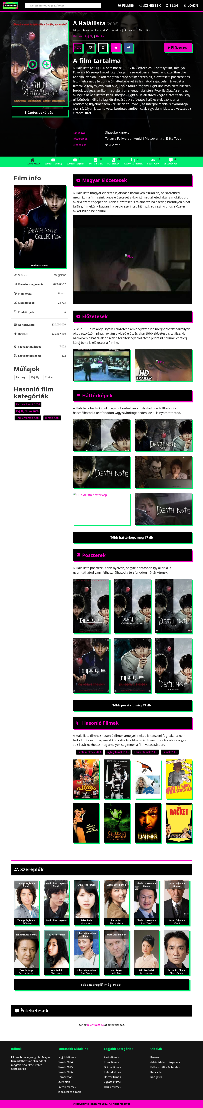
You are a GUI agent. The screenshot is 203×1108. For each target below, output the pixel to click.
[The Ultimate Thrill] (148, 779)
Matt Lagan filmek (116, 934)
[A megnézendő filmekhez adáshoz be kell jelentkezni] (103, 47)
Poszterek (113, 161)
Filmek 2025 (65, 1067)
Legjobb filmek (67, 1057)
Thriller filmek (112, 1087)
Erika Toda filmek (86, 884)
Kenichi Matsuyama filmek (56, 885)
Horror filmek (112, 1077)
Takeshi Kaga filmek (26, 934)
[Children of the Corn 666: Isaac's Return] (117, 823)
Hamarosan (65, 1077)
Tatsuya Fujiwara (118, 138)
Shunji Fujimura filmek (176, 885)
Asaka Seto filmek (116, 884)
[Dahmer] (148, 823)
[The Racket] (179, 823)
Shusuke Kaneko (117, 132)
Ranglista (156, 1077)
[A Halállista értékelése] (116, 47)
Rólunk (154, 1057)
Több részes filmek (69, 1092)
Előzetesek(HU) (53, 161)
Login (192, 5)
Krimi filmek (111, 1062)
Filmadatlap (33, 163)
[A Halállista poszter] (46, 63)
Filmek (127, 5)
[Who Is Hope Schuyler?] (179, 779)
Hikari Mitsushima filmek (86, 935)
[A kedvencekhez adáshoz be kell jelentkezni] (90, 47)
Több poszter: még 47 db (131, 705)
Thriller (100, 36)
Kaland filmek (112, 1072)
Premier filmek (67, 1087)
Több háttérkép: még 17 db (131, 537)
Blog (174, 5)
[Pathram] (86, 779)
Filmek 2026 (65, 1072)
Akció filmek (111, 1057)
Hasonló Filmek (133, 161)
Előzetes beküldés (39, 112)
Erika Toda (173, 138)
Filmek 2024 (65, 1062)
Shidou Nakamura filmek (146, 885)
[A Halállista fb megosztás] (128, 47)
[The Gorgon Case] (117, 779)
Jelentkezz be (95, 1025)
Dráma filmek (112, 1067)
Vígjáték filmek (113, 1082)
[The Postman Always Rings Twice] (86, 823)
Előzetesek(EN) (75, 161)
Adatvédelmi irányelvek (165, 1062)
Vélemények (170, 161)
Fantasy (77, 36)
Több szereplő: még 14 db (101, 984)
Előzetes (179, 47)
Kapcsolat (156, 1072)
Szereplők (153, 161)
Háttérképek (95, 161)
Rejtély (89, 36)
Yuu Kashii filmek (56, 934)
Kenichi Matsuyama (148, 138)
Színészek (151, 5)
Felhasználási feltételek (165, 1067)
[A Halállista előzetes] (32, 63)
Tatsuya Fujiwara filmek (26, 885)
